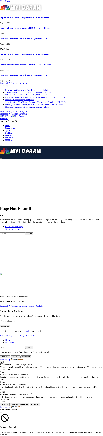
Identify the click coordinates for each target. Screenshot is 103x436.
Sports (8, 130)
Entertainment (11, 128)
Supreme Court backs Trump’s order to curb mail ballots (24, 17)
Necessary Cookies (11, 365)
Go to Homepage (12, 229)
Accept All (26, 357)
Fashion (8, 133)
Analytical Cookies (11, 384)
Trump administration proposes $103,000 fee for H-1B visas (25, 28)
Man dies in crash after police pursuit (19, 100)
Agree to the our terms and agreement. (22, 331)
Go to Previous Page (14, 226)
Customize (5, 357)
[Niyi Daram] (12, 116)
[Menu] (1, 145)
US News (8, 140)
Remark (23, 375)
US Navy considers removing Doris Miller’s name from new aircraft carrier (34, 105)
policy (28, 331)
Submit (29, 347)
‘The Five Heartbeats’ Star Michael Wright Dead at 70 (23, 38)
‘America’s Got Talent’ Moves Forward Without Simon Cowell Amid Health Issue (36, 102)
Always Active (25, 365)
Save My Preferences (19, 404)
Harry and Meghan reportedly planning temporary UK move (28, 107)
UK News (9, 138)
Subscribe (4, 118)
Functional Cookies (11, 375)
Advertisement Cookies (12, 394)
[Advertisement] (52, 180)
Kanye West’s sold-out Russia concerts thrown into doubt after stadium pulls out (35, 97)
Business (8, 135)
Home (7, 126)
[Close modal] (1, 412)
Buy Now (9, 342)
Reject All (15, 357)
